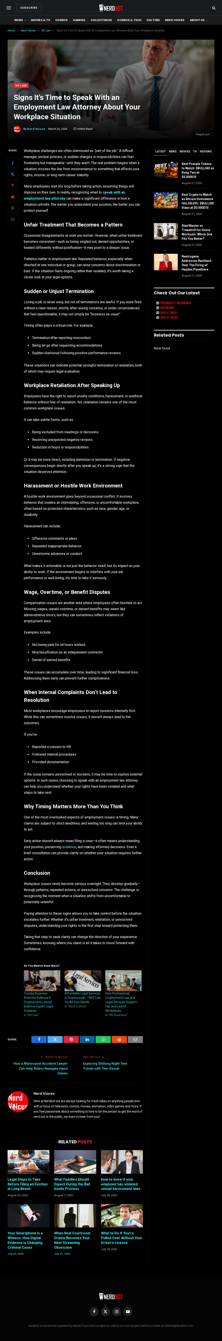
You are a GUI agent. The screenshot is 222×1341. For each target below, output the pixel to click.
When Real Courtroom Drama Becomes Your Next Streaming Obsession (72, 1240)
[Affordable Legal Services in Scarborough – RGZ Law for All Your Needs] (83, 980)
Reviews (206, 151)
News (18, 20)
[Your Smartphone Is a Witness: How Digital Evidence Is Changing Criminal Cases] (28, 1216)
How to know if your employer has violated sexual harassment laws (120, 1184)
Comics (61, 20)
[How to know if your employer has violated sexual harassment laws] (122, 1162)
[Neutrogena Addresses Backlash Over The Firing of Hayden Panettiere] (166, 262)
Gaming (79, 20)
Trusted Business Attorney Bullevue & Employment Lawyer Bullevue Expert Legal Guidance (38, 1002)
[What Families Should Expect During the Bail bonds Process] (75, 1162)
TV (195, 151)
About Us (197, 20)
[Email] (13, 219)
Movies (185, 151)
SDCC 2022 (169, 317)
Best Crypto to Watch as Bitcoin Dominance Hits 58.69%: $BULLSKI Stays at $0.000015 (198, 201)
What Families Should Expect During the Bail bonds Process (72, 1184)
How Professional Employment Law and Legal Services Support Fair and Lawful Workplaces (121, 1002)
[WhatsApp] (13, 208)
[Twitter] (13, 174)
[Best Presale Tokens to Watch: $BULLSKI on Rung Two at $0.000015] (166, 169)
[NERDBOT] (111, 7)
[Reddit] (13, 197)
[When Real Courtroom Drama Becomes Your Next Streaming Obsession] (75, 1216)
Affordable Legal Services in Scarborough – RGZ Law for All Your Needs (83, 998)
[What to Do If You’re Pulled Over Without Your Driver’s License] (122, 1216)
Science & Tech (129, 20)
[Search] (213, 8)
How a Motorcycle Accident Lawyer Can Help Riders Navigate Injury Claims (40, 1068)
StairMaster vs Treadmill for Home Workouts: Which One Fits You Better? (197, 232)
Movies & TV (40, 20)
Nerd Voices (174, 20)
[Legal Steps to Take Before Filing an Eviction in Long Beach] (28, 1162)
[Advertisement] (111, 50)
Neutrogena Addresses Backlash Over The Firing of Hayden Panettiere (196, 263)
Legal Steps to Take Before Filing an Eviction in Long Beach (27, 1184)
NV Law (21, 85)
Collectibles (101, 20)
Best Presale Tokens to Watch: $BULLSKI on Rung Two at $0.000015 (198, 170)
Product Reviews (175, 303)
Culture (153, 20)
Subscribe (29, 7)
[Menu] (9, 8)
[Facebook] (13, 163)
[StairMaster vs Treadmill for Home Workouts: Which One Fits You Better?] (166, 231)
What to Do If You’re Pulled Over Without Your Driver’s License (121, 1238)
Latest (160, 151)
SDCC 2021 (169, 313)
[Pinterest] (13, 185)
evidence (69, 847)
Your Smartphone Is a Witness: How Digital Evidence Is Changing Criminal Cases (25, 1240)
